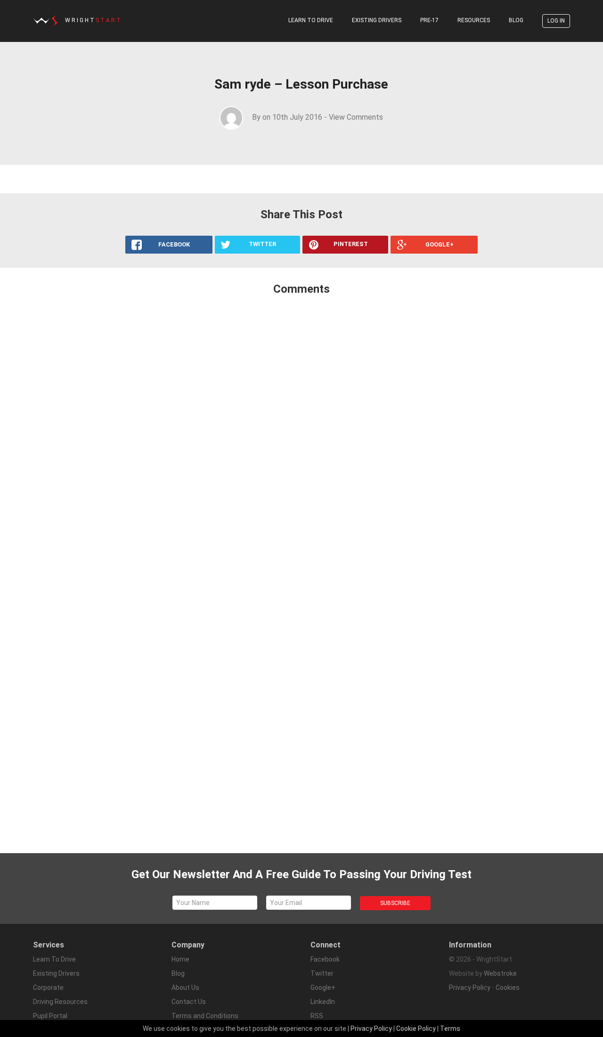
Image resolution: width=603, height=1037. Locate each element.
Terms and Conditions (204, 1016)
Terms (450, 1028)
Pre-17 (429, 20)
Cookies (508, 987)
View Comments (356, 117)
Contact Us (188, 1001)
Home (180, 959)
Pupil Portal (50, 1016)
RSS (316, 1016)
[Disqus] (301, 428)
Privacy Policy (469, 987)
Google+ (322, 987)
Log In (556, 20)
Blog (516, 20)
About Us (185, 987)
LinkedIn (322, 1001)
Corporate (48, 987)
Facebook (325, 959)
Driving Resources (60, 1001)
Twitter (322, 973)
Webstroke (500, 973)
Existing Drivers (376, 20)
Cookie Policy (416, 1028)
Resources (473, 20)
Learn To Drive (310, 20)
